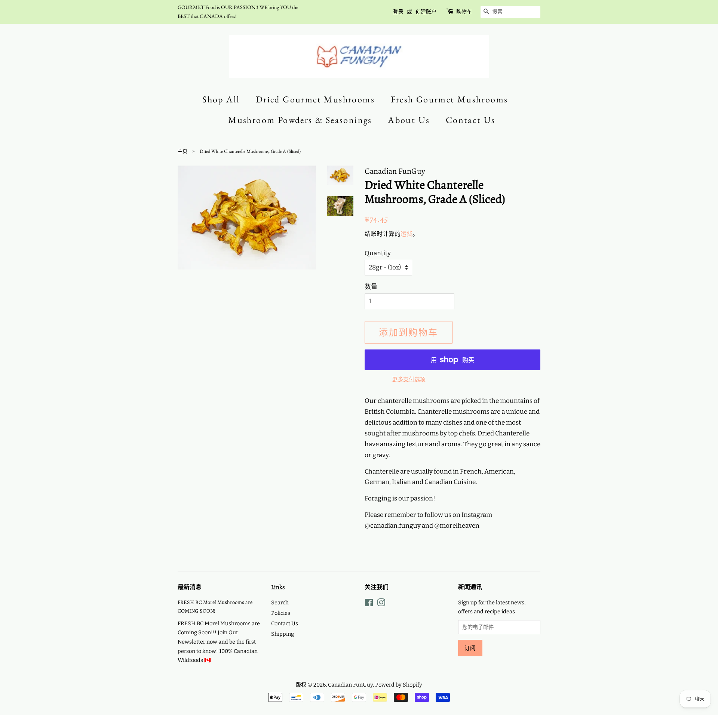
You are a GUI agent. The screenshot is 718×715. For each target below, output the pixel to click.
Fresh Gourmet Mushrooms (449, 99)
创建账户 (425, 11)
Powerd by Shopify (398, 684)
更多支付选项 (409, 379)
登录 (398, 11)
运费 (406, 233)
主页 (182, 151)
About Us (409, 120)
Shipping (282, 634)
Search (280, 602)
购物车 (464, 11)
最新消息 (190, 587)
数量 (371, 287)
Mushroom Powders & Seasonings (300, 120)
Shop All (221, 99)
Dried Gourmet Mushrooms (315, 99)
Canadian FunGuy (350, 684)
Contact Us (470, 120)
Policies (280, 613)
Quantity (378, 253)
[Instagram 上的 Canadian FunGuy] (381, 604)
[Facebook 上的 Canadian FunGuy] (369, 604)
